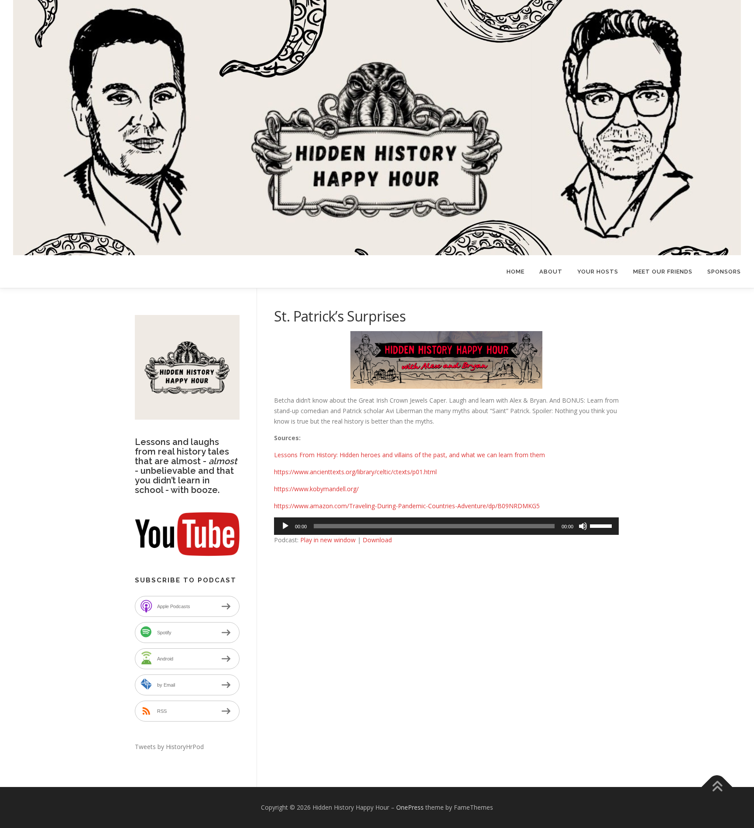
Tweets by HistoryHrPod (169, 746)
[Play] (285, 526)
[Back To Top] (717, 787)
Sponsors (724, 271)
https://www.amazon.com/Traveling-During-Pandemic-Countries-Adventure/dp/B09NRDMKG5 (407, 506)
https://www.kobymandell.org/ (316, 489)
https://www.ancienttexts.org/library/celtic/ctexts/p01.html (355, 472)
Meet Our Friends (662, 271)
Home (515, 271)
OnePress (410, 807)
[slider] (602, 525)
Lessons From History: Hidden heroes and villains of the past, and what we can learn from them (409, 455)
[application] (446, 526)
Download (377, 540)
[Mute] (583, 526)
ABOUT (550, 271)
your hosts (597, 271)
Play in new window (328, 540)
